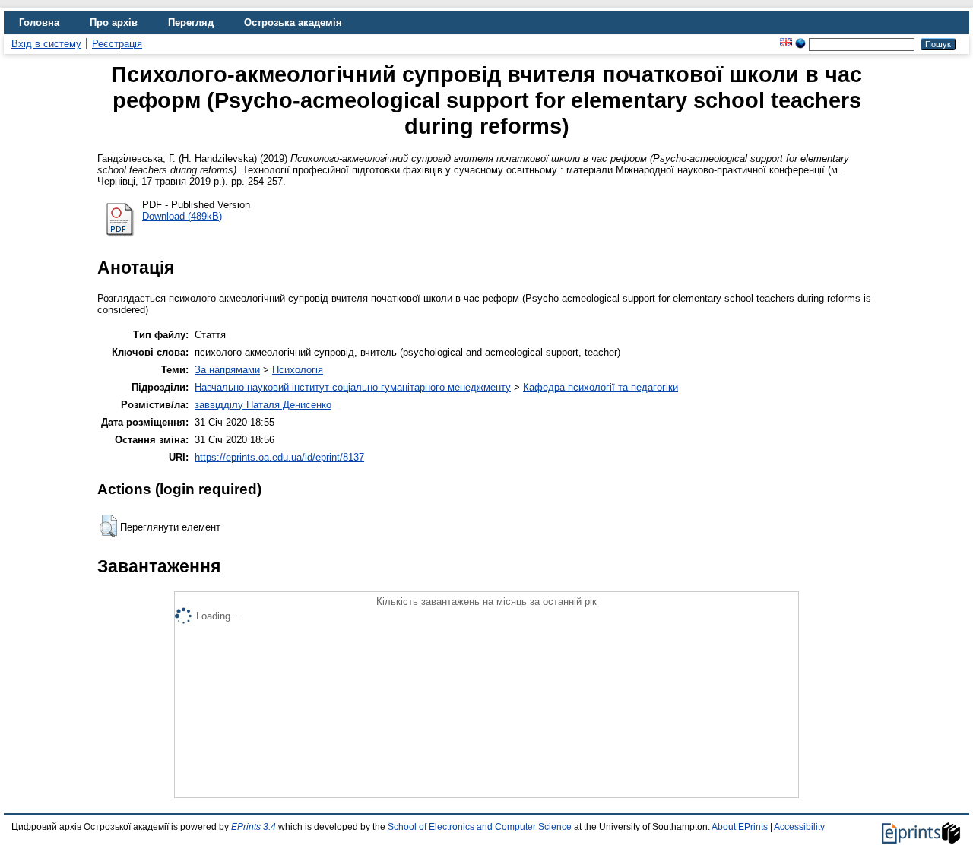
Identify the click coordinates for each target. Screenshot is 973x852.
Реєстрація (117, 43)
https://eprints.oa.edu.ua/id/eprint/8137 (279, 457)
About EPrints (740, 826)
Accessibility (799, 826)
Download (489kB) (182, 216)
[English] (786, 43)
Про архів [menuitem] (114, 22)
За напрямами (227, 369)
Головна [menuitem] (39, 22)
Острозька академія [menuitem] (293, 22)
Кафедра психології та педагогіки (600, 387)
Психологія (297, 369)
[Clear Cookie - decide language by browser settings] (800, 43)
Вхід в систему (46, 43)
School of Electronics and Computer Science (480, 826)
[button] (108, 526)
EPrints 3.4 (253, 826)
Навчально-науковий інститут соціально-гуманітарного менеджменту (353, 387)
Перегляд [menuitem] (191, 22)
